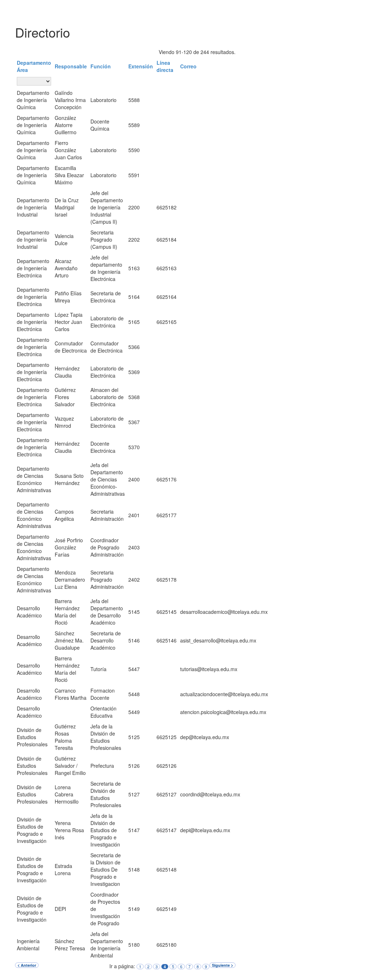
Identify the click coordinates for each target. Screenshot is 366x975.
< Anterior (27, 965)
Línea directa (165, 66)
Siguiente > (222, 965)
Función (100, 66)
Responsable (71, 66)
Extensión (140, 66)
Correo (188, 66)
